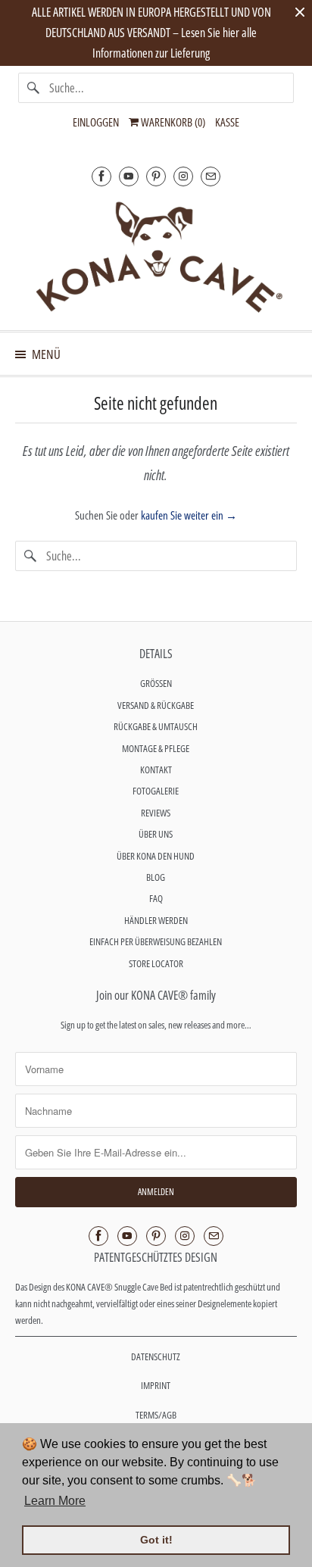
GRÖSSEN (156, 683)
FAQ (156, 898)
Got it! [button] (156, 1540)
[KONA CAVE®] (155, 256)
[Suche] (33, 88)
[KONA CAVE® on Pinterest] (156, 176)
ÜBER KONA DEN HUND (156, 856)
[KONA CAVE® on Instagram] (183, 176)
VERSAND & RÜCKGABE (155, 705)
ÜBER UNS (156, 834)
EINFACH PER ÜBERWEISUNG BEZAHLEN (155, 941)
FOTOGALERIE (156, 791)
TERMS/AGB (156, 1415)
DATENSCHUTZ (155, 1356)
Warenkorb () (172, 122)
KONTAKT (156, 769)
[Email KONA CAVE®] (210, 176)
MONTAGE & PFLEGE (155, 748)
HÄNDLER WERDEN (156, 920)
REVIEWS (155, 812)
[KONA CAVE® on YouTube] (129, 176)
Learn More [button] (55, 1500)
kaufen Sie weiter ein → (189, 515)
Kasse (227, 122)
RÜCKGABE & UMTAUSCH (156, 726)
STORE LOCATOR (156, 963)
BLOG (155, 877)
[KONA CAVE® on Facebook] (101, 176)
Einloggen (96, 122)
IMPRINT (155, 1385)
